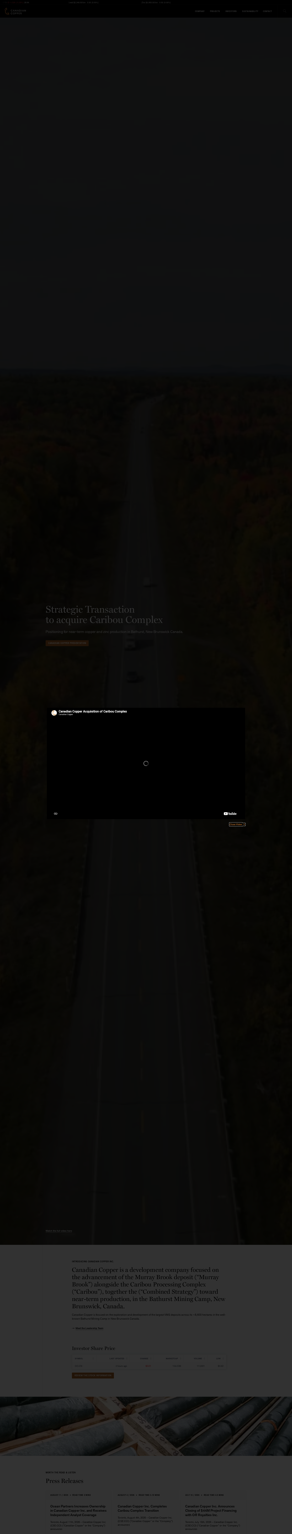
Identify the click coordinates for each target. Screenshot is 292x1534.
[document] (146, 767)
